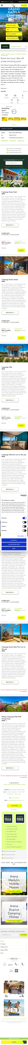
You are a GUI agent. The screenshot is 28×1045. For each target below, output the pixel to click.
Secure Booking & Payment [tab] (9, 854)
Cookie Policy (18, 1018)
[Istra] (14, 989)
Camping (3, 944)
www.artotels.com (10, 964)
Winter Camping (11, 33)
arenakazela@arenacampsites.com (16, 137)
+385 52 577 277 (12, 135)
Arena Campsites (23, 964)
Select (21, 250)
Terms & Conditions (5, 1018)
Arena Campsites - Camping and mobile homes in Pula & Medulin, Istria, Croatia (14, 5)
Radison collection (11, 971)
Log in (11, 1)
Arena (14, 959)
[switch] (24, 522)
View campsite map (12, 38)
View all (25, 91)
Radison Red (17, 970)
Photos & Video (11, 25)
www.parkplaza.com (4, 964)
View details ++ (10, 225)
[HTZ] (14, 1008)
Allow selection (14, 544)
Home (2, 941)
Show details (21, 536)
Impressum (24, 1018)
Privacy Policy (12, 1018)
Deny (14, 548)
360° (8, 29)
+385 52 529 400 (22, 1)
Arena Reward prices (12, 163)
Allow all (14, 540)
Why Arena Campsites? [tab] (9, 858)
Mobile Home (4, 947)
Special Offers (4, 950)
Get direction (4, 140)
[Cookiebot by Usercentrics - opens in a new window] (20, 495)
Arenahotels (16, 964)
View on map (13, 140)
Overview (5, 46)
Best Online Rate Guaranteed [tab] (10, 851)
